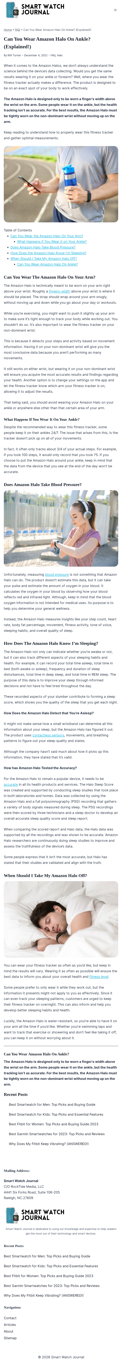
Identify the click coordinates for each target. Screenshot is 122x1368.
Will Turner (14, 55)
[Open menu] (115, 9)
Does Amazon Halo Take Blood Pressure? (42, 247)
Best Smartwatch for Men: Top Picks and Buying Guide (52, 1105)
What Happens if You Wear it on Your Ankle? (52, 241)
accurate (11, 784)
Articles (10, 1325)
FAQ (17, 29)
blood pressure (57, 574)
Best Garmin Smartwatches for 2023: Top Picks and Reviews (57, 1134)
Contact (10, 1318)
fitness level (98, 977)
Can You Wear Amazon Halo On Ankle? (47, 264)
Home (8, 29)
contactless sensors (48, 735)
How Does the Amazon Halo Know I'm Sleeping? (48, 253)
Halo (60, 55)
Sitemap (10, 1338)
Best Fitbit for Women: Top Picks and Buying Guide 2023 (53, 1124)
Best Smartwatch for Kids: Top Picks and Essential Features (56, 1114)
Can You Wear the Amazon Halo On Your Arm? (46, 236)
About (8, 1331)
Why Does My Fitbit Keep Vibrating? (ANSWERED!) (49, 1144)
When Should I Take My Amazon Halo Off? (43, 259)
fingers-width (59, 291)
